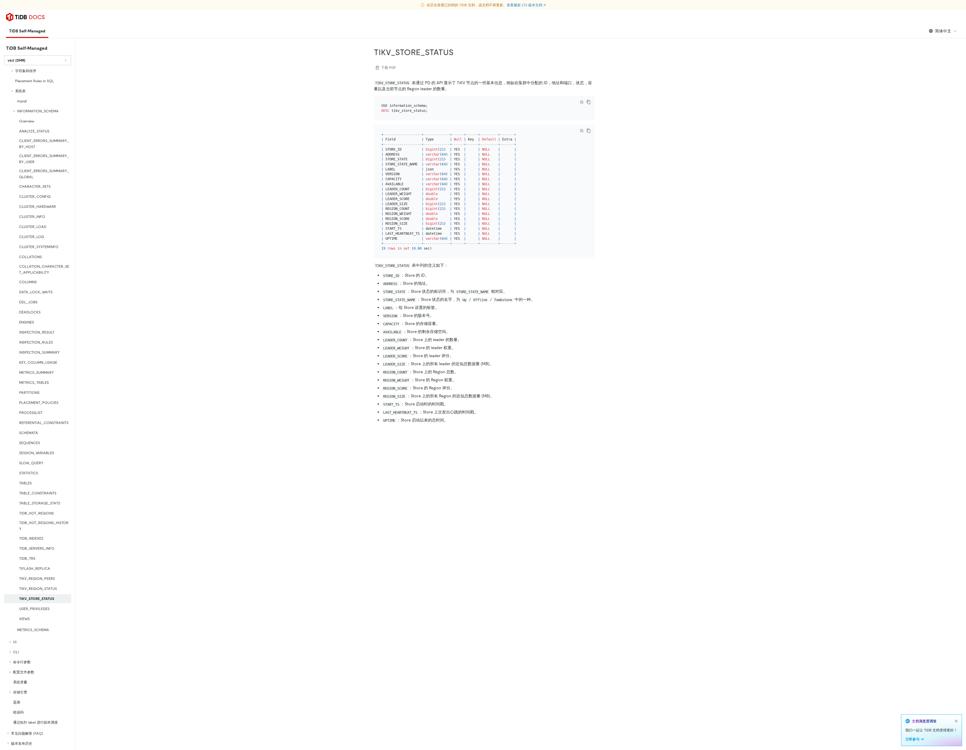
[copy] (588, 102)
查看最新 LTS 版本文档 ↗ (526, 5)
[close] (956, 721)
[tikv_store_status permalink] (458, 52)
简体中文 (943, 31)
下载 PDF (388, 68)
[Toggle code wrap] (581, 102)
